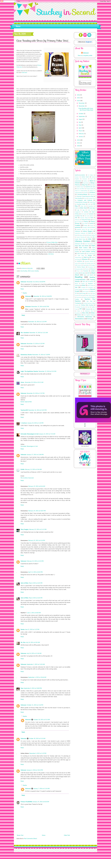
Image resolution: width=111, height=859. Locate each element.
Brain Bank (92, 185)
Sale (76, 287)
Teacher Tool (86, 297)
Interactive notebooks (80, 233)
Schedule (83, 287)
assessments (78, 181)
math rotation (80, 253)
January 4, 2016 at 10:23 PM (35, 770)
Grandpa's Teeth (86, 227)
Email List (90, 210)
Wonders (79, 315)
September (82, 116)
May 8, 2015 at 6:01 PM (35, 583)
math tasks (81, 255)
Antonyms (84, 178)
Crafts (89, 204)
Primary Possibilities (26, 801)
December (82, 103)
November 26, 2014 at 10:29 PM (37, 410)
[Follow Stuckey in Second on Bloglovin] (85, 42)
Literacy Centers (82, 241)
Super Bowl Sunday (90, 295)
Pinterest (93, 269)
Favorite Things (84, 217)
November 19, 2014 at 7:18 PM (41, 354)
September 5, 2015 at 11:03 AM (36, 664)
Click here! (24, 72)
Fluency (86, 221)
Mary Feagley (25, 529)
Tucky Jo (79, 311)
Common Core (91, 198)
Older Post (67, 835)
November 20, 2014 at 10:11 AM (34, 382)
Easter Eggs (92, 208)
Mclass (90, 255)
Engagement (78, 212)
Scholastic (90, 287)
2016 (78, 95)
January (81, 136)
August (81, 119)
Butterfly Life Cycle (90, 186)
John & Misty (24, 583)
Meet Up (86, 257)
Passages (93, 265)
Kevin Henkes (92, 235)
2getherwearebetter (80, 175)
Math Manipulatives (85, 249)
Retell (83, 285)
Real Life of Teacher (88, 281)
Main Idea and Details (81, 245)
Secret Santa (85, 291)
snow (89, 293)
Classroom (92, 194)
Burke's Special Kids (26, 402)
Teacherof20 (24, 410)
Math (93, 246)
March (81, 131)
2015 (78, 98)
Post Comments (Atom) (30, 838)
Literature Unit (79, 243)
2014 (78, 100)
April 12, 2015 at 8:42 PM (35, 572)
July (80, 122)
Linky (89, 239)
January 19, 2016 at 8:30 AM (41, 801)
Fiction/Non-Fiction (86, 219)
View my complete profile (85, 55)
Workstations (79, 319)
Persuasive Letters (79, 269)
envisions (86, 212)
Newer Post (20, 835)
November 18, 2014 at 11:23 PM (37, 321)
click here (51, 254)
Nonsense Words (89, 261)
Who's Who (85, 313)
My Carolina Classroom (27, 478)
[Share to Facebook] (42, 268)
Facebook (91, 214)
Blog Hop (84, 185)
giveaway (77, 227)
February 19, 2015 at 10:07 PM (37, 511)
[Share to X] (40, 268)
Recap (76, 283)
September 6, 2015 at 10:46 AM (37, 677)
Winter (93, 313)
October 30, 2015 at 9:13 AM (41, 719)
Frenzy (85, 225)
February (81, 133)
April (80, 128)
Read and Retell (88, 275)
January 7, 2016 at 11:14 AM (41, 788)
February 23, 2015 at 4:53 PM (35, 561)
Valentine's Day (89, 311)
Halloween (77, 231)
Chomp (85, 192)
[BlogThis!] (39, 268)
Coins (85, 198)
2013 (78, 140)
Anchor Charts (85, 177)
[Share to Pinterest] (44, 268)
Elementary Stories (26, 354)
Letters (88, 237)
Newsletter (92, 259)
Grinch (93, 227)
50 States (90, 175)
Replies (25, 293)
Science (86, 289)
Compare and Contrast (85, 200)
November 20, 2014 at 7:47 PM (35, 393)
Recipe (82, 283)
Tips (88, 307)
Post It (78, 271)
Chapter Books (89, 188)
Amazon (77, 177)
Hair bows (90, 229)
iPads (89, 233)
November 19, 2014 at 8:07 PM (40, 306)
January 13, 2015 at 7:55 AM (47, 434)
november (82, 263)
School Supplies (78, 289)
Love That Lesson (89, 243)
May (80, 125)
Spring (82, 295)
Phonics (87, 269)
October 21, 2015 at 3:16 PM (35, 705)
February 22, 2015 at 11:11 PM (37, 529)
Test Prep (89, 301)
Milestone (84, 259)
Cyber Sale (83, 206)
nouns (76, 263)
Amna (22, 382)
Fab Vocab (83, 214)
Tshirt (93, 309)
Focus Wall (84, 223)
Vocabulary (77, 313)
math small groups (90, 253)
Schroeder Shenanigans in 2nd (30, 434)
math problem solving (88, 251)
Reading (37, 271)
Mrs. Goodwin (25, 332)
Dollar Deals (83, 208)
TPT (80, 309)
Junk (86, 235)
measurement (78, 257)
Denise (23, 629)
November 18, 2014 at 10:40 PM (36, 282)
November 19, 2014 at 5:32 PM (35, 343)
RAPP (88, 273)
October (81, 113)
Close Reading (23, 271)
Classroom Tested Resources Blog (85, 196)
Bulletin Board (80, 186)
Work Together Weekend (89, 315)
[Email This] (37, 268)
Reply (22, 289)
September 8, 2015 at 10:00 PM (33, 688)
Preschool (85, 271)
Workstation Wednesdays (84, 316)
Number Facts (90, 263)
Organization (86, 265)
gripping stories (81, 229)
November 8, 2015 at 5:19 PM (37, 753)
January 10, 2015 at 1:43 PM (35, 423)
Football (91, 223)
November (82, 106)
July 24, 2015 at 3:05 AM (33, 642)
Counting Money (81, 204)
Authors (85, 181)
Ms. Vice (23, 642)
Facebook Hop (78, 215)
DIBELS (76, 208)
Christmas (92, 192)
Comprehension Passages (81, 202)
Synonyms (79, 297)
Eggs (84, 210)
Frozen (91, 225)
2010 (78, 146)
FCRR (91, 217)
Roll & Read (90, 285)
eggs (78, 210)
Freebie (77, 225)
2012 (78, 143)
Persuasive (90, 267)
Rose (22, 688)
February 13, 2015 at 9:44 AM (33, 469)
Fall (76, 217)
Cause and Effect (80, 188)
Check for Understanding (81, 190)
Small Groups (82, 293)
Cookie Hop (92, 202)
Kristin (22, 469)
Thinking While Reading (87, 305)
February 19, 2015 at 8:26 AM (36, 486)
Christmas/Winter (82, 194)
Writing (89, 319)
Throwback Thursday (80, 307)
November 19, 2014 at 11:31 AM (38, 332)
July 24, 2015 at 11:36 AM (34, 653)
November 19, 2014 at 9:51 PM (47, 371)
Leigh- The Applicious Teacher (29, 371)
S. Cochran (24, 423)
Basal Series (86, 183)
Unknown (24, 268)
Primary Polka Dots (52, 242)
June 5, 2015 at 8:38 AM (34, 612)
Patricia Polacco (81, 267)
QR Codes (82, 273)
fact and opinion (89, 215)
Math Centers (83, 247)
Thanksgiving (78, 303)
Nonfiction (79, 261)
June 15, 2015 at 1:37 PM (32, 629)
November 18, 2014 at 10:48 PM (42, 296)
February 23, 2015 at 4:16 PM (36, 540)
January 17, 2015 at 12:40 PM (35, 454)
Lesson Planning (81, 237)
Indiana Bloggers (88, 231)
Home (18, 26)
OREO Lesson (31, 271)
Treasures (88, 309)
